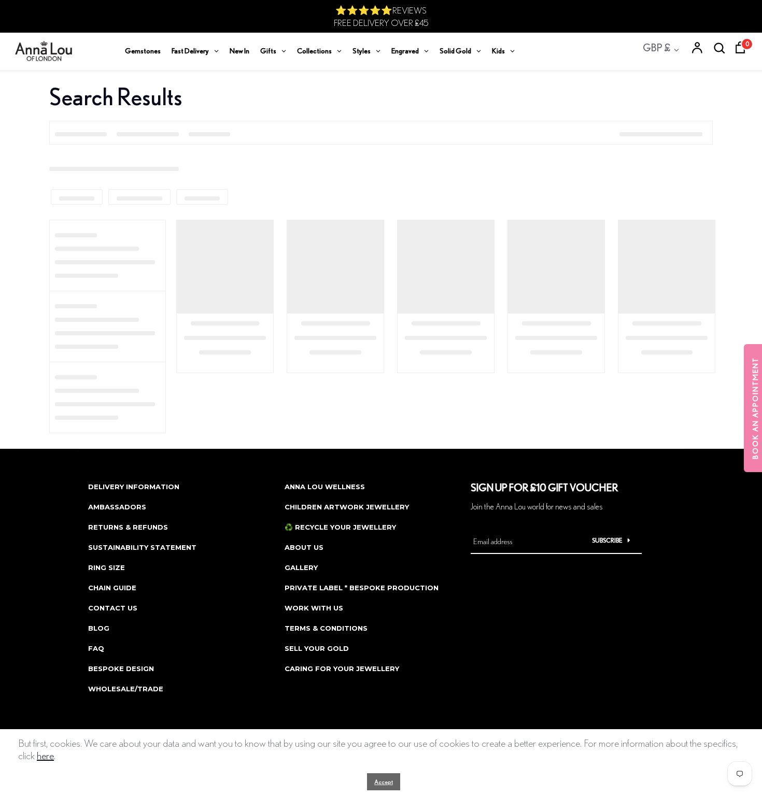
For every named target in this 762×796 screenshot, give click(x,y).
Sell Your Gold (317, 648)
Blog (98, 628)
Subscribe (607, 540)
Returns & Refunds (128, 527)
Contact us (112, 608)
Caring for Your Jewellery (342, 668)
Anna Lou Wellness (325, 486)
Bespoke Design (121, 668)
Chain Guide (112, 588)
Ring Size (106, 567)
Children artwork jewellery (347, 507)
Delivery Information (133, 486)
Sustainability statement (142, 547)
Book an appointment (755, 408)
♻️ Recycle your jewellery (340, 527)
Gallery (301, 567)
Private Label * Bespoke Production (362, 588)
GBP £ (656, 47)
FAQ (96, 648)
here (45, 755)
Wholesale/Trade (125, 689)
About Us (304, 547)
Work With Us (314, 608)
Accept (383, 781)
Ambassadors (117, 507)
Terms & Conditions (326, 628)
